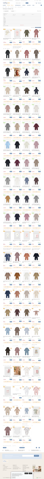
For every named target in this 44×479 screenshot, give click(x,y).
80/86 (34, 325)
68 (5, 66)
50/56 (3, 48)
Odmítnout (26, 473)
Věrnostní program (17, 0)
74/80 (7, 48)
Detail (11, 42)
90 (18, 229)
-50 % (24, 14)
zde (18, 475)
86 (18, 48)
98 (22, 48)
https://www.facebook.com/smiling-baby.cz (7, 468)
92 (38, 121)
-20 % (14, 15)
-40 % (33, 14)
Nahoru (5, 447)
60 (23, 229)
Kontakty (23, 469)
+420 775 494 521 (5, 467)
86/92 (9, 48)
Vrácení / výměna (24, 470)
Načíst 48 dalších (22, 447)
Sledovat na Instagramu (37, 472)
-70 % (5, 15)
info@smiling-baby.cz (6, 466)
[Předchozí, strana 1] (36, 447)
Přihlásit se (36, 455)
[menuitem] (4, 5)
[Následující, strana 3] (39, 447)
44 (37, 270)
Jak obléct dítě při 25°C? (15, 466)
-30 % (24, 15)
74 (16, 66)
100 (19, 229)
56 (3, 66)
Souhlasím (30, 473)
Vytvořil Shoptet (39, 477)
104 (35, 48)
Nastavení (13, 477)
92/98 (32, 325)
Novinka (5, 14)
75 (16, 48)
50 (22, 193)
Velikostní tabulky (24, 471)
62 (4, 66)
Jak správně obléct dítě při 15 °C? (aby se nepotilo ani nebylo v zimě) (17, 468)
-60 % (14, 14)
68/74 (35, 325)
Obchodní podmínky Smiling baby (24, 0)
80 (17, 48)
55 (3, 251)
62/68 (5, 48)
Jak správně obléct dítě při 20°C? (16, 467)
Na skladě (5, 13)
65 (5, 251)
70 (34, 229)
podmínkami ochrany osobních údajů (35, 457)
